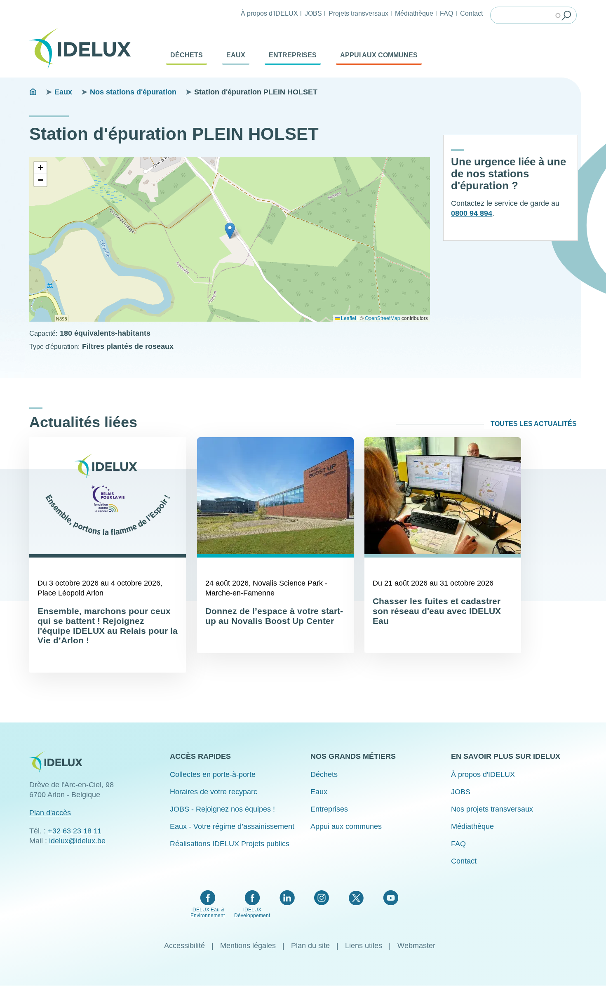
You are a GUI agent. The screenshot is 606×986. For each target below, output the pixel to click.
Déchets (186, 55)
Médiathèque (414, 13)
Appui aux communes (379, 55)
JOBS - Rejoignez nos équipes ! (222, 809)
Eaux (235, 55)
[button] (230, 230)
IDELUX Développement (252, 912)
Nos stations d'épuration (133, 92)
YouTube (390, 897)
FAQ (446, 13)
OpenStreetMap (382, 317)
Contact (471, 13)
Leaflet (348, 317)
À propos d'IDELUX (269, 13)
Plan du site (310, 945)
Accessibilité (184, 945)
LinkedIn (287, 897)
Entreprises (293, 55)
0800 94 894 (471, 213)
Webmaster (416, 945)
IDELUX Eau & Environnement (207, 912)
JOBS (313, 13)
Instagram (321, 897)
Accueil (33, 92)
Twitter (356, 897)
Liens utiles (363, 945)
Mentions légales (248, 945)
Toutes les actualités (534, 423)
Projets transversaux (358, 13)
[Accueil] (83, 48)
